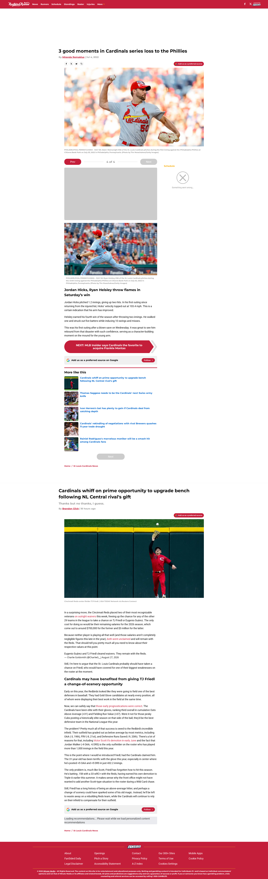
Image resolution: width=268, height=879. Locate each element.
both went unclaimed (118, 638)
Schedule (56, 4)
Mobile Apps (196, 853)
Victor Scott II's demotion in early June (115, 740)
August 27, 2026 (110, 657)
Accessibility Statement (107, 863)
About (67, 853)
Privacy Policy (139, 858)
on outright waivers (85, 616)
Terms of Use (166, 858)
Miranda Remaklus (73, 57)
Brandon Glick (70, 508)
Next (148, 161)
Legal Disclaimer (73, 863)
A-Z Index (137, 863)
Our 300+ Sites (167, 853)
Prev (72, 161)
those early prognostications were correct (119, 706)
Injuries (91, 4)
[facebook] (244, 4)
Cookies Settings (168, 863)
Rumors (45, 4)
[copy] (81, 64)
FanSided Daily (72, 858)
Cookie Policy (196, 858)
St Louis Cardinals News (85, 466)
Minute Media (49, 871)
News (35, 4)
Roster (80, 4)
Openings (99, 853)
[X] (250, 4)
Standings (69, 4)
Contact (136, 853)
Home (67, 466)
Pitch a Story (101, 858)
